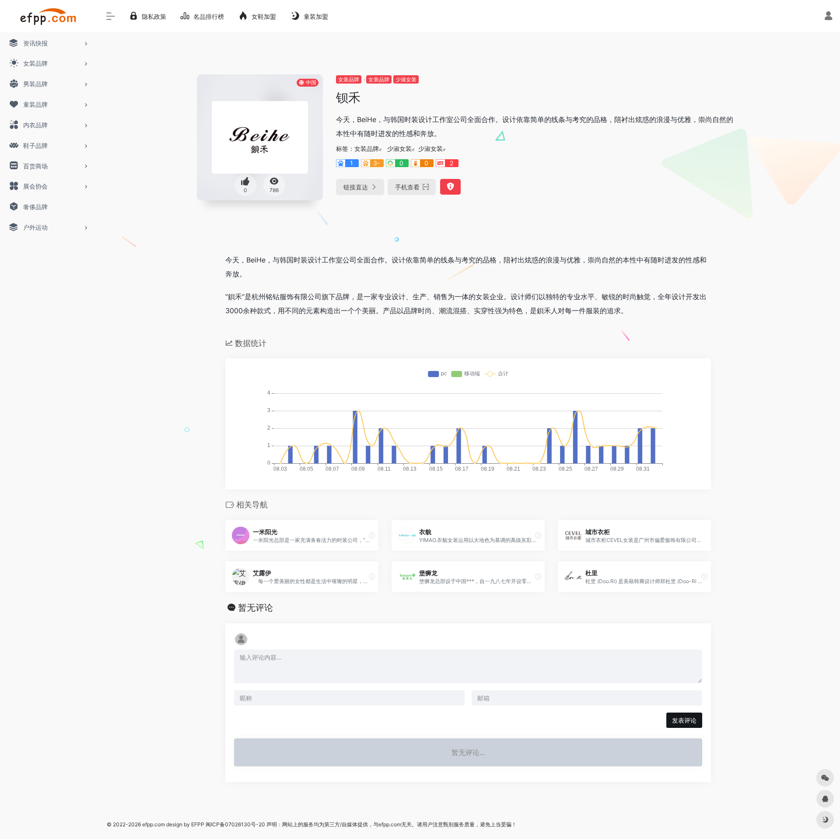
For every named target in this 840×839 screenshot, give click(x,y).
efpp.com (153, 824)
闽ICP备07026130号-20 (234, 824)
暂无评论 (255, 607)
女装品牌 (348, 79)
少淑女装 (406, 79)
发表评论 (684, 720)
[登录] (828, 17)
